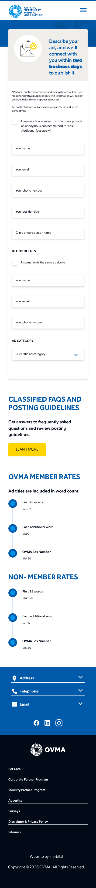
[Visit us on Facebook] (36, 723)
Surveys (14, 811)
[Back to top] (86, 878)
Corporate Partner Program (28, 779)
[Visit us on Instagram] (58, 722)
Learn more (27, 449)
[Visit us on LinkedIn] (47, 723)
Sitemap (14, 832)
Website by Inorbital (46, 857)
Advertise (15, 801)
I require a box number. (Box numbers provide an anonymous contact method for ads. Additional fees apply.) (51, 126)
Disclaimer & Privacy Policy (28, 822)
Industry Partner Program (26, 790)
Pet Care (14, 769)
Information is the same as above (43, 262)
